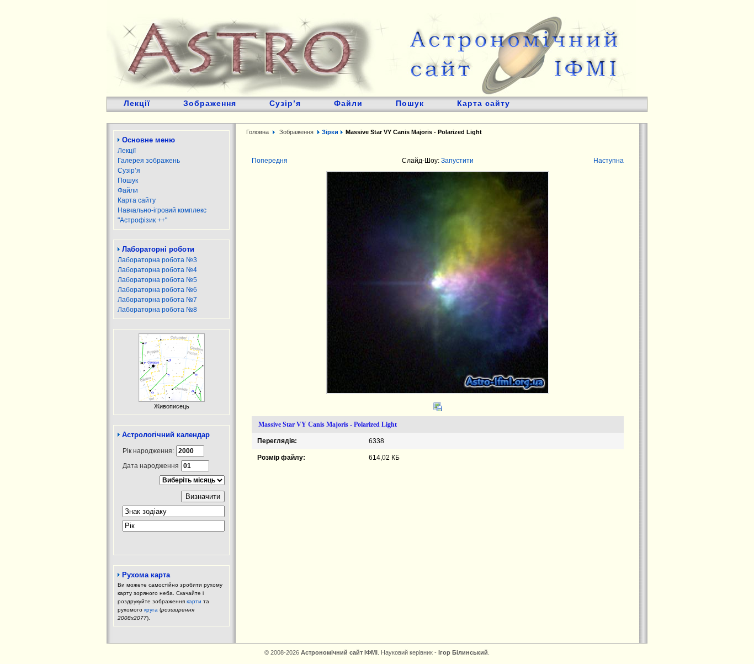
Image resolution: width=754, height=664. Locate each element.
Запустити (457, 160)
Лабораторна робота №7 (157, 300)
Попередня (270, 160)
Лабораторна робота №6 (157, 290)
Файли (348, 103)
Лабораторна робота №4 (157, 270)
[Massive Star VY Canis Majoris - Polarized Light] (437, 392)
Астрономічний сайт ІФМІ (371, 48)
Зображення (209, 103)
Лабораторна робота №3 (157, 260)
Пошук (410, 103)
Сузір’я (285, 103)
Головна (257, 132)
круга (151, 610)
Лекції (137, 103)
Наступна (608, 160)
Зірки (330, 132)
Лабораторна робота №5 (157, 280)
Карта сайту (483, 103)
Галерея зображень (149, 160)
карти (194, 601)
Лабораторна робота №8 (157, 310)
